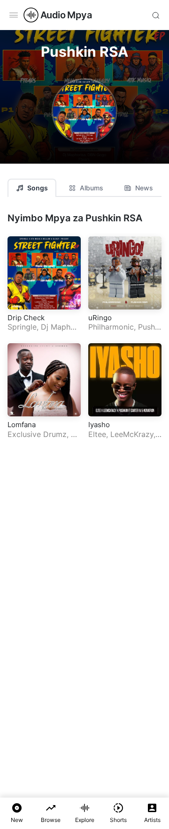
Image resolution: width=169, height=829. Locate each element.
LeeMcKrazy (132, 434)
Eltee (97, 434)
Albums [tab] (91, 188)
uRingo (100, 317)
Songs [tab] (37, 188)
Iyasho (99, 424)
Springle (22, 327)
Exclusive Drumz (37, 434)
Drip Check (26, 317)
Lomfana (22, 424)
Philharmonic (111, 327)
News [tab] (144, 188)
